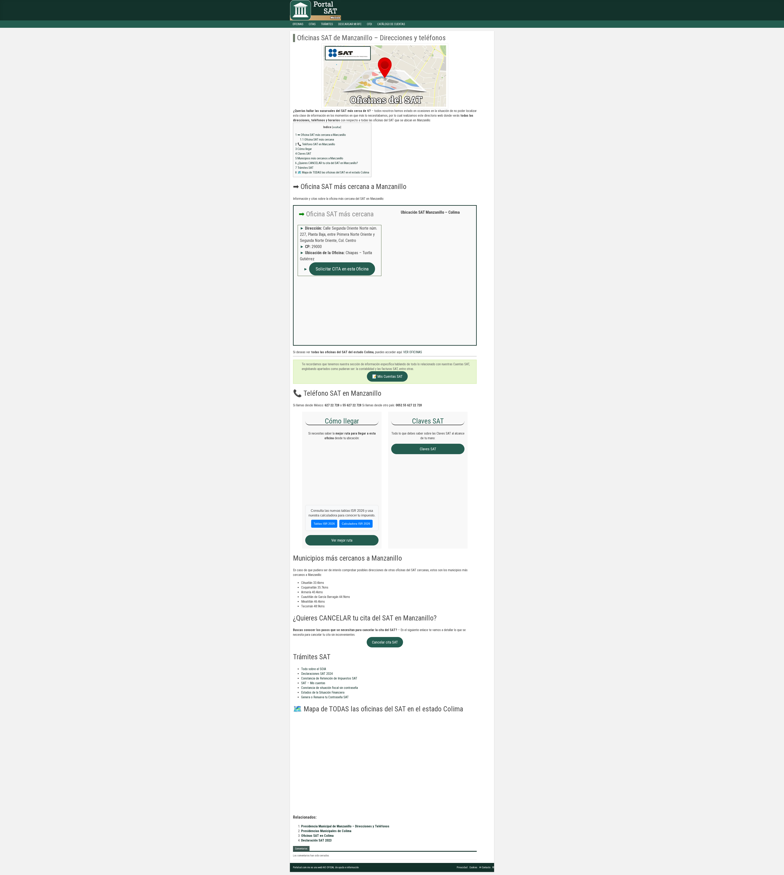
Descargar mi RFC (350, 24)
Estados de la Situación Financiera (322, 692)
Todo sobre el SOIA (313, 669)
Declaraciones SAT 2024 (317, 674)
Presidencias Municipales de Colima (326, 831)
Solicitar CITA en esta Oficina (342, 269)
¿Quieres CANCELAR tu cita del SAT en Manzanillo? (326, 163)
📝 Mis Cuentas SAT (387, 376)
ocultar (337, 127)
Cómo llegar (303, 149)
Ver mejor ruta (341, 540)
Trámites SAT (304, 168)
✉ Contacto (484, 867)
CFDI (369, 24)
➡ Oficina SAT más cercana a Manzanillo (320, 135)
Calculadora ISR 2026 (356, 523)
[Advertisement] (430, 247)
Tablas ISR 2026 (324, 523)
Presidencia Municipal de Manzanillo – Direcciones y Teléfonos (345, 826)
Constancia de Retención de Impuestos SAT (329, 678)
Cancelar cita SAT (385, 642)
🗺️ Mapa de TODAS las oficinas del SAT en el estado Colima (332, 172)
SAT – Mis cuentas (313, 683)
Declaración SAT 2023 (316, 840)
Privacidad (462, 867)
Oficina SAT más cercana (317, 139)
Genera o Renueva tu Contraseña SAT (325, 697)
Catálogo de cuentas (391, 24)
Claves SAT (303, 153)
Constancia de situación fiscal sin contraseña (329, 688)
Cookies (473, 867)
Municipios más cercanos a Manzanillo (319, 158)
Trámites (327, 24)
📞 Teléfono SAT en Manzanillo (315, 144)
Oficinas (298, 24)
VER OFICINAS (412, 352)
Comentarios (301, 848)
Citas (312, 24)
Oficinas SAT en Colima (317, 836)
